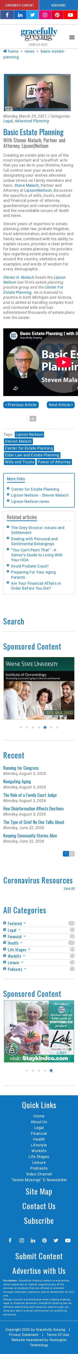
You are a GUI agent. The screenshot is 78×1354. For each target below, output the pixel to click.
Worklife (39, 1151)
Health (39, 1139)
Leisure (39, 1162)
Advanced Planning (32, 121)
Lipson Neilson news (30, 501)
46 (72, 936)
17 (72, 955)
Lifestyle (39, 1145)
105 (71, 923)
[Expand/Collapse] (25, 923)
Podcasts (39, 1168)
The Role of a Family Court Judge (30, 795)
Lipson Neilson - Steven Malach (39, 495)
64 (72, 949)
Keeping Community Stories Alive (30, 835)
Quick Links (39, 1104)
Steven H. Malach (18, 277)
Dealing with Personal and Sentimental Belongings (34, 541)
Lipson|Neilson (38, 190)
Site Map (39, 1191)
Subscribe (39, 1220)
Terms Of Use (58, 1335)
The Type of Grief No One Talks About (33, 822)
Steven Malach (18, 441)
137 (71, 942)
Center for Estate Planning (29, 448)
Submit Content (39, 1255)
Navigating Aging (17, 781)
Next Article (59, 404)
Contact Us (39, 1205)
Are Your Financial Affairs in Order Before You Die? (36, 586)
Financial (39, 1133)
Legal (8, 121)
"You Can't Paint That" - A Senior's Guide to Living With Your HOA (37, 555)
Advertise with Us (39, 1270)
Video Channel (39, 1174)
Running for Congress (21, 768)
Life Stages (39, 1156)
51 (72, 929)
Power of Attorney (54, 462)
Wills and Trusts (19, 462)
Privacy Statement (24, 1335)
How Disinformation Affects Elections (33, 808)
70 (72, 962)
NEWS (30, 51)
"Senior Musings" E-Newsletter (39, 1180)
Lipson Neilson (29, 434)
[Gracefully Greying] (38, 36)
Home (13, 51)
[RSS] (5, 923)
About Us (39, 1122)
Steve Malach (27, 185)
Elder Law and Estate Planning (32, 455)
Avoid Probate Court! (30, 566)
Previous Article (22, 404)
